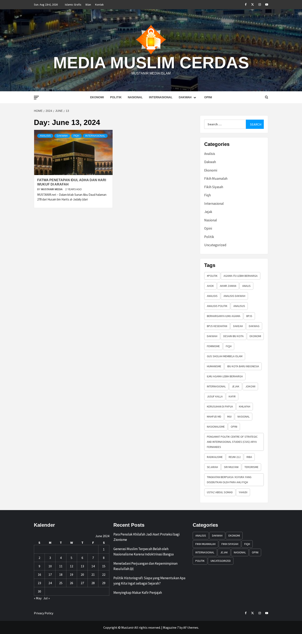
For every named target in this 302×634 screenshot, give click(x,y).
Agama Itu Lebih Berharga (241, 276)
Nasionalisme (216, 426)
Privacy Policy (43, 613)
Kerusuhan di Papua (220, 406)
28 (93, 583)
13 (82, 566)
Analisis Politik (217, 306)
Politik (116, 97)
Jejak (208, 211)
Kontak (99, 4)
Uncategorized (215, 245)
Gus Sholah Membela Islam (224, 356)
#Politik (212, 276)
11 (60, 566)
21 (93, 574)
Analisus (239, 306)
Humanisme (214, 366)
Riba (249, 457)
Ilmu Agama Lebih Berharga (225, 376)
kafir (232, 396)
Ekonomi (97, 97)
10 (50, 566)
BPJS (249, 316)
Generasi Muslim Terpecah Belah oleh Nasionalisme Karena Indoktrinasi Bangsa (143, 551)
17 (50, 574)
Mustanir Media (52, 189)
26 (71, 583)
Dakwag (254, 326)
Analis (246, 286)
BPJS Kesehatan (217, 326)
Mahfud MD (214, 416)
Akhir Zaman (228, 286)
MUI (229, 416)
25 (60, 583)
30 (39, 591)
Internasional (161, 97)
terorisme (251, 467)
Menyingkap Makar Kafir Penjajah (137, 592)
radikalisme (215, 457)
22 (103, 574)
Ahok (210, 286)
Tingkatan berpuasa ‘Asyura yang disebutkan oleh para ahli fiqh (229, 479)
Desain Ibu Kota (233, 336)
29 (103, 583)
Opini (208, 97)
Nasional (135, 97)
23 (39, 583)
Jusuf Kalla (215, 396)
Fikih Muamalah (215, 178)
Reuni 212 (235, 457)
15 (103, 566)
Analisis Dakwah (234, 296)
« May (37, 598)
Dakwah (185, 97)
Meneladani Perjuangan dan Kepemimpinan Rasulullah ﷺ (145, 566)
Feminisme (213, 346)
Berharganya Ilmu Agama (223, 316)
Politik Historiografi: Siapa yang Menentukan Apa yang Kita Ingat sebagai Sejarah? (149, 581)
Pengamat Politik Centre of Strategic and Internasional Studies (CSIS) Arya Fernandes (232, 442)
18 (60, 574)
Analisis (45, 135)
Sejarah (212, 467)
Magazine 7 (171, 627)
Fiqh (76, 135)
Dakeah (238, 326)
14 (93, 566)
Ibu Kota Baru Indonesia (243, 366)
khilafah (244, 406)
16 (39, 574)
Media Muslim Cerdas (151, 63)
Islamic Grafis (73, 4)
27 (82, 583)
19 (71, 574)
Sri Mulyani (231, 467)
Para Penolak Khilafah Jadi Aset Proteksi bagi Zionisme (146, 537)
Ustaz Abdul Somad (220, 492)
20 (82, 574)
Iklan (88, 4)
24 (50, 583)
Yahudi (243, 492)
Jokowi (250, 386)
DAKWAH (212, 336)
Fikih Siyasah (213, 187)
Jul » (46, 598)
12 (71, 566)
